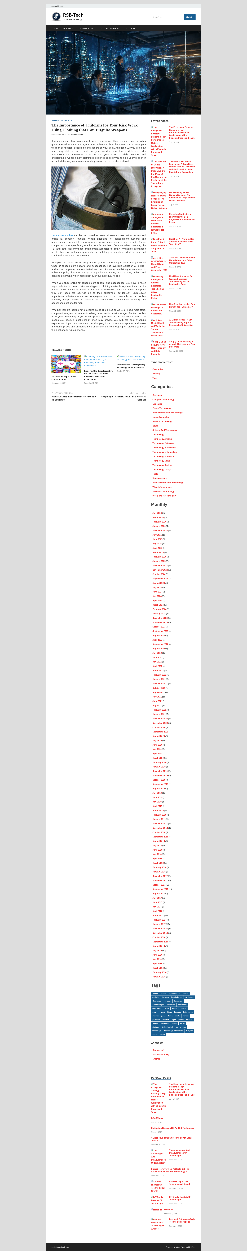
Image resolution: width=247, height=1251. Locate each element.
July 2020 (157, 740)
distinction (171, 1005)
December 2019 (160, 771)
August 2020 (158, 736)
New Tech (68, 28)
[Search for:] (173, 17)
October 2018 (158, 832)
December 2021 (160, 684)
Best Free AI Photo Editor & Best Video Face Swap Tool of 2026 (181, 241)
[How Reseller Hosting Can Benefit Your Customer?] (159, 304)
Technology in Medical (163, 456)
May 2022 (157, 662)
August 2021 (158, 692)
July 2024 (157, 587)
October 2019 (158, 780)
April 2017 (157, 911)
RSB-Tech (73, 15)
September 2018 (160, 837)
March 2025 (158, 552)
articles (185, 993)
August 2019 (158, 789)
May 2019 (157, 802)
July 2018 (157, 845)
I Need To (168, 1209)
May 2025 (157, 544)
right (174, 1020)
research (165, 1020)
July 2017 (157, 898)
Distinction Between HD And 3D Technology (172, 1128)
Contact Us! (158, 1050)
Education (157, 404)
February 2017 (159, 920)
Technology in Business (164, 448)
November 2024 (160, 570)
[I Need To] (156, 1210)
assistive (155, 997)
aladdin (155, 993)
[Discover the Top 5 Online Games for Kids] (66, 365)
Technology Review (162, 465)
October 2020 (158, 727)
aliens (163, 993)
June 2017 (157, 902)
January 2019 (159, 819)
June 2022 (157, 657)
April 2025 (157, 548)
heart (163, 1012)
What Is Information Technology (167, 483)
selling (155, 1023)
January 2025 (159, 561)
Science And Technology (164, 430)
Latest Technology (161, 417)
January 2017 (159, 924)
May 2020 (157, 749)
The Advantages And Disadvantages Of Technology (179, 1153)
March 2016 (158, 968)
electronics (182, 1005)
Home (56, 28)
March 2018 (158, 863)
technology (156, 1031)
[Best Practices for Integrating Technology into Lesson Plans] (131, 359)
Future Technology (161, 408)
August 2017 (158, 894)
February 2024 (159, 609)
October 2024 (158, 574)
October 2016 (158, 937)
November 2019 (160, 775)
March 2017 (158, 915)
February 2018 (159, 867)
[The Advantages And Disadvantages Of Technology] (159, 1150)
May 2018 (157, 854)
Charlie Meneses (76, 134)
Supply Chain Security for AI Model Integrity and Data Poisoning (182, 344)
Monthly (156, 374)
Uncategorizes (159, 478)
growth (155, 1012)
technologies (181, 1027)
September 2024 (160, 579)
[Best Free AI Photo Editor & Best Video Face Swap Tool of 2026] (159, 239)
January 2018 (159, 872)
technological (167, 1027)
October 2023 (158, 627)
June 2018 (157, 850)
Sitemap (156, 1059)
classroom (156, 1001)
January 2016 (159, 977)
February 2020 (159, 762)
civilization (189, 997)
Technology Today (161, 469)
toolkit (154, 1034)
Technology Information (173, 1031)
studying (155, 1027)
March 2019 (158, 810)
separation (165, 1023)
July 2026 (157, 513)
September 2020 (160, 732)
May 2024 (157, 596)
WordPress (180, 1247)
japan (163, 1016)
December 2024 (160, 565)
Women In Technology (163, 491)
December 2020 (160, 719)
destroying (178, 1001)
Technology (158, 434)
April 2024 (157, 600)
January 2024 (159, 614)
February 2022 (159, 675)
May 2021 (157, 705)
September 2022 (160, 644)
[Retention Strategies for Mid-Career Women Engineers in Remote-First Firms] (159, 214)
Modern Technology (162, 421)
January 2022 (159, 679)
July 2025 (157, 535)
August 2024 (158, 583)
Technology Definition (163, 443)
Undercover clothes (62, 235)
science (189, 1020)
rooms (181, 1020)
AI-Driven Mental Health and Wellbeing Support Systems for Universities (181, 322)
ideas (169, 1012)
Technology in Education (61, 120)
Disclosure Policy (161, 1054)
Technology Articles (162, 439)
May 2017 (157, 907)
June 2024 (157, 592)
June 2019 (157, 797)
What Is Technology (162, 487)
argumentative (174, 993)
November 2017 (160, 880)
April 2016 (157, 964)
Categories (157, 369)
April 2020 (157, 754)
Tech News (130, 28)
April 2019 (157, 806)
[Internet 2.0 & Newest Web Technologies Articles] (159, 1219)
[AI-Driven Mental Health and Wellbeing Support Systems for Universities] (159, 320)
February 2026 (159, 522)
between (165, 997)
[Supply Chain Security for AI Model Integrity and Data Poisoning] (159, 342)
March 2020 (158, 758)
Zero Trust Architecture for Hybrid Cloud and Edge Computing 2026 (182, 260)
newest (185, 1016)
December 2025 (160, 530)
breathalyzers (176, 997)
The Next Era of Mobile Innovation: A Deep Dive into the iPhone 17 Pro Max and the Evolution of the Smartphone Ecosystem (182, 166)
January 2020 (159, 767)
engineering (157, 1008)
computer (167, 1001)
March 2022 (158, 670)
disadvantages (158, 1005)
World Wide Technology (164, 496)
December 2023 (160, 618)
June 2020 (157, 745)
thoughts (189, 1031)
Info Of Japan (157, 1118)
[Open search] (194, 28)
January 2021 (159, 714)
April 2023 (157, 640)
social (182, 1023)
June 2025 (157, 539)
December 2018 (160, 824)
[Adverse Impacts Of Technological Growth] (159, 1182)
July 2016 (157, 950)
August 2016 (158, 946)
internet (155, 1016)
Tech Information (109, 28)
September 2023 (160, 631)
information (188, 1012)
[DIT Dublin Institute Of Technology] (159, 1197)
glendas (183, 1008)
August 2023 (158, 635)
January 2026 (159, 526)
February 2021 (159, 710)
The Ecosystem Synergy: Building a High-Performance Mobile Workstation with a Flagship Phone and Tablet (182, 132)
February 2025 (159, 557)
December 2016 (160, 929)
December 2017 (160, 876)
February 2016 (159, 972)
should (174, 1023)
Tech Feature (87, 28)
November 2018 (160, 828)
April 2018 (157, 859)
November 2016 (160, 933)
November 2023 (160, 622)
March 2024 (158, 605)
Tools (155, 474)
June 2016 (157, 955)
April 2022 (157, 666)
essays (174, 1008)
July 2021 (157, 697)
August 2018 (158, 841)
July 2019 (157, 793)
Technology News (161, 461)
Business (157, 395)
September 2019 (160, 784)
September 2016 (160, 942)
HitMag (192, 1247)
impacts (177, 1012)
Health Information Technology (167, 413)
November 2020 (160, 723)
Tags (154, 378)
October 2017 (158, 885)
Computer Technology (163, 399)
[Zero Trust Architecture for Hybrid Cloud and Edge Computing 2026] (159, 258)
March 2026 (158, 517)
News (155, 426)
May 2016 (157, 959)
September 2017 (160, 889)
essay (167, 1008)
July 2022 (157, 653)
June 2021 (157, 701)
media (177, 1016)
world (162, 1034)
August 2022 (158, 649)
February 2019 (159, 815)
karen (170, 1016)
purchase (156, 1020)
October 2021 (158, 688)
